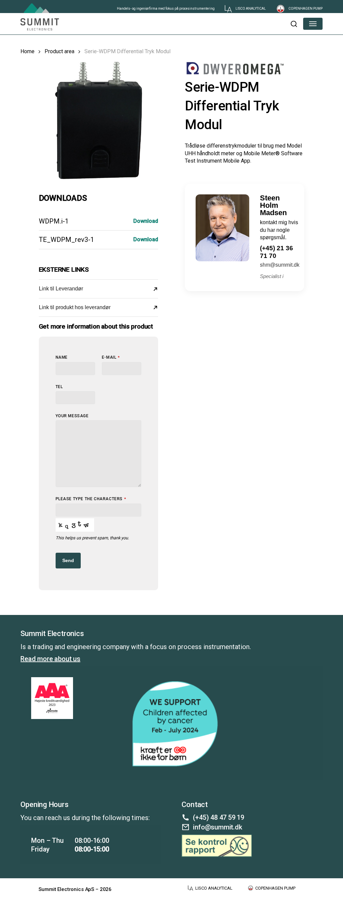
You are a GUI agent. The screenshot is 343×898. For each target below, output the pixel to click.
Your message (72, 416)
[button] (293, 23)
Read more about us (50, 659)
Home (27, 51)
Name (62, 357)
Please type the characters (91, 499)
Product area (59, 51)
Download (145, 221)
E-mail (111, 357)
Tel (59, 386)
